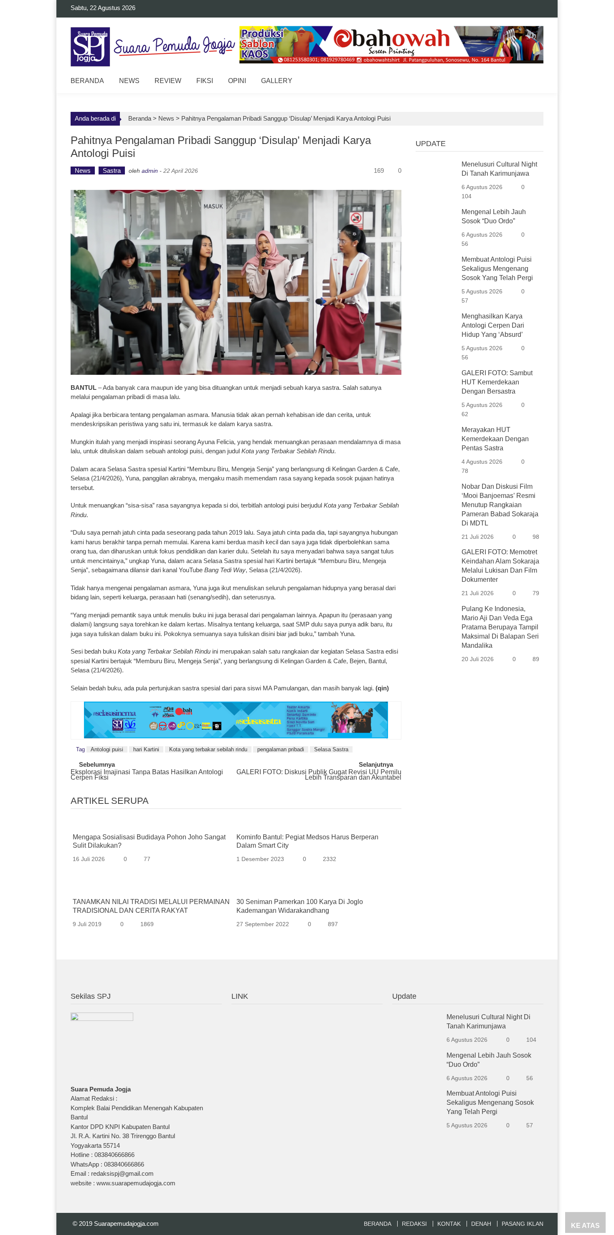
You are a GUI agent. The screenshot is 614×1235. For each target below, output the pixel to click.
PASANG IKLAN (522, 1224)
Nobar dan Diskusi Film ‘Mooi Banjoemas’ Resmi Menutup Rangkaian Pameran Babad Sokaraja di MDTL (500, 505)
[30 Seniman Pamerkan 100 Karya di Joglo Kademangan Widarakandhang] (315, 889)
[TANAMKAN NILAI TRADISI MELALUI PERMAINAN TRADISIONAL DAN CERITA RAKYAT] (152, 889)
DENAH (481, 1224)
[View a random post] (530, 82)
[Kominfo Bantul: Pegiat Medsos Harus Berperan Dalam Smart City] (315, 824)
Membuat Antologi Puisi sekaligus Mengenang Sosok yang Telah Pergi (497, 268)
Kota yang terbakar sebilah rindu (208, 749)
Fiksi (204, 80)
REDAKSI (414, 1224)
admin (150, 170)
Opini (237, 80)
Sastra (112, 170)
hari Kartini (146, 749)
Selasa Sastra (331, 749)
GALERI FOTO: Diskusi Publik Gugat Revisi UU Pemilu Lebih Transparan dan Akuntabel (318, 775)
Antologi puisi (107, 749)
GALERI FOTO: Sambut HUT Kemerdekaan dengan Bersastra (497, 382)
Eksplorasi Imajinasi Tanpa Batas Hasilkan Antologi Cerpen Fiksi (147, 775)
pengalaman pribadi (280, 749)
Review (168, 80)
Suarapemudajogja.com (126, 1223)
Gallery (276, 80)
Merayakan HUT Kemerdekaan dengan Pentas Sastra (495, 439)
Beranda (87, 80)
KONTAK (449, 1224)
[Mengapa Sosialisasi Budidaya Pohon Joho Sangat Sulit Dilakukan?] (152, 824)
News (129, 80)
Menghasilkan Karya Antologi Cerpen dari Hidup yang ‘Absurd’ (493, 325)
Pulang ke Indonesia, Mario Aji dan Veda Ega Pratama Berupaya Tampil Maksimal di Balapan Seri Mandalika (500, 627)
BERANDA (377, 1224)
